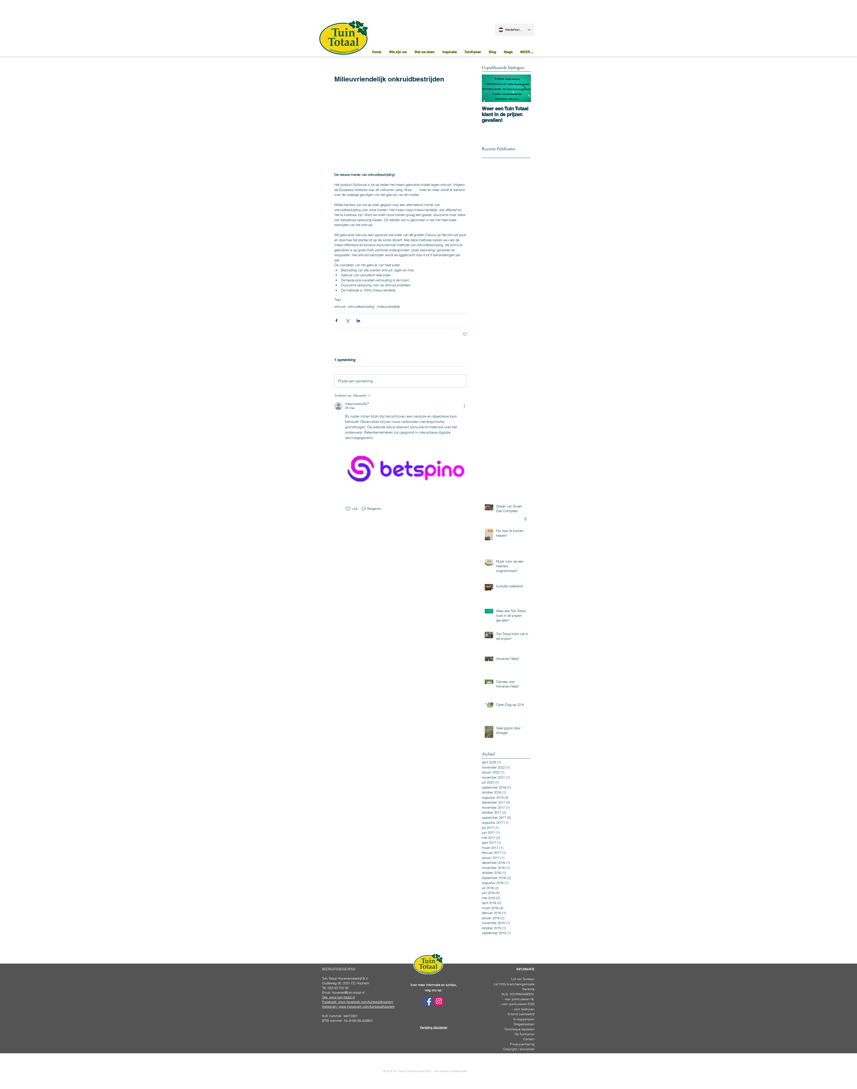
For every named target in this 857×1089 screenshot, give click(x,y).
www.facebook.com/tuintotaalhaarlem (365, 1002)
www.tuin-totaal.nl (342, 997)
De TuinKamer (525, 1034)
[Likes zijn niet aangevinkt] (348, 508)
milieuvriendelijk (388, 307)
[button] (425, 52)
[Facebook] (428, 1001)
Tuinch (508, 1029)
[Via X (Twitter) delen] (347, 320)
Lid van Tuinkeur (523, 979)
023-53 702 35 (338, 988)
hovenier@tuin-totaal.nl (348, 992)
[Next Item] (524, 88)
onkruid (339, 307)
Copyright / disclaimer (519, 1049)
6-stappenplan (524, 1019)
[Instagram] (439, 1001)
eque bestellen (524, 1029)
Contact (529, 1039)
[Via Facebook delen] (336, 320)
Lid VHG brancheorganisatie (514, 984)
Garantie (528, 989)
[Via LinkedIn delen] (358, 320)
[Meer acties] (464, 406)
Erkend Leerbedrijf (521, 1014)
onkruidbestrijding (361, 307)
